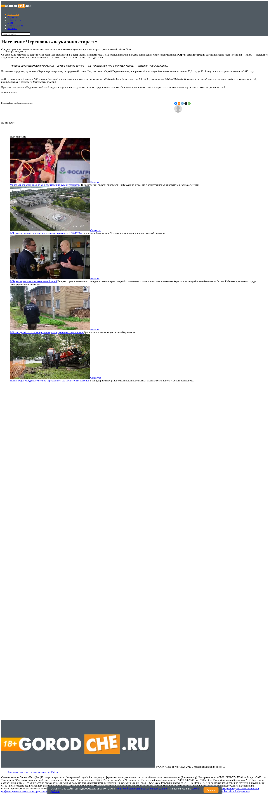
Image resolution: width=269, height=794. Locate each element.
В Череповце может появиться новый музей (33, 281)
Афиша (12, 17)
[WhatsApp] (189, 103)
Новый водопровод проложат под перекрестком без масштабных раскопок (50, 380)
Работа (12, 28)
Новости (13, 14)
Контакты (12, 772)
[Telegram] (182, 103)
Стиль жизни (16, 25)
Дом (10, 22)
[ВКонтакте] (175, 103)
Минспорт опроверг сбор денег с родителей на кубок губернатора (45, 185)
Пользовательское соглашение (35, 772)
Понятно (211, 790)
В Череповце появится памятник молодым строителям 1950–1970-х (46, 233)
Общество (14, 20)
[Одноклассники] (179, 103)
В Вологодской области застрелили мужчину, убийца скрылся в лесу (47, 332)
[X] (185, 103)
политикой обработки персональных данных (141, 788)
